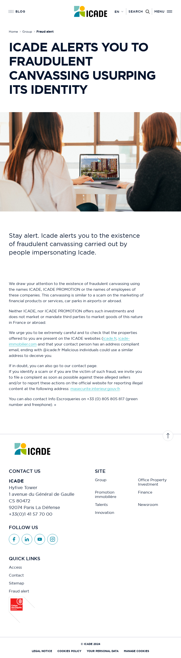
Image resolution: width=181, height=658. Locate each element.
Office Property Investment (152, 482)
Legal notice (42, 651)
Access (15, 567)
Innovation (104, 512)
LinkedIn (27, 539)
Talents (101, 504)
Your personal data (103, 651)
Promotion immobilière (105, 494)
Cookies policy (69, 651)
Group (100, 480)
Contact (16, 575)
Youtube (39, 539)
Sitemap (16, 583)
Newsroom (148, 504)
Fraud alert (19, 591)
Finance (145, 492)
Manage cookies (136, 651)
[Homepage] (90, 11)
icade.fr (109, 338)
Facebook (14, 539)
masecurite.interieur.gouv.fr (95, 388)
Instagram (52, 539)
